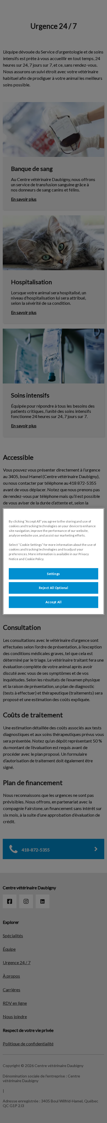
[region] (54, 561)
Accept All (54, 602)
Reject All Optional (53, 588)
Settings (53, 573)
